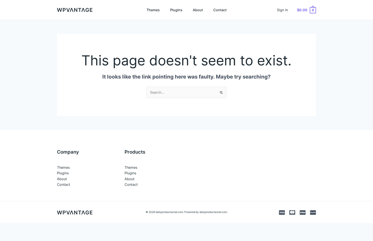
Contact (220, 10)
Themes (153, 10)
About (198, 10)
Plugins (176, 10)
